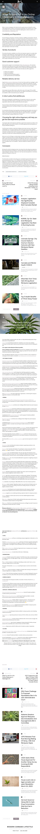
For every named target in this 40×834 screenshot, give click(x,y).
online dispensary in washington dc (11, 171)
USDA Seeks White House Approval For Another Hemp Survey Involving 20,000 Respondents (29, 762)
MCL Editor (23, 267)
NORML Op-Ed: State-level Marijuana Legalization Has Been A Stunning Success (29, 222)
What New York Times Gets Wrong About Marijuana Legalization (29, 281)
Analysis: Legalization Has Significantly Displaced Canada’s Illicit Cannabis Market (29, 202)
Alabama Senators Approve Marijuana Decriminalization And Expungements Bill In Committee (29, 719)
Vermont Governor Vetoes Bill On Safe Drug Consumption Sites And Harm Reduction (27, 804)
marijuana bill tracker (16, 531)
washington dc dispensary (22, 171)
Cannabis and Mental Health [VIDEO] (28, 264)
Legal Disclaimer (23, 830)
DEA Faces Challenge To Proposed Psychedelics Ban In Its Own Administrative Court (29, 695)
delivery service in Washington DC (12, 82)
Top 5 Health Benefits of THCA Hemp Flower (29, 298)
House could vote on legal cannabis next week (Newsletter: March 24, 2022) (28, 783)
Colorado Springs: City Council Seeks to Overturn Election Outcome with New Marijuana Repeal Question (29, 244)
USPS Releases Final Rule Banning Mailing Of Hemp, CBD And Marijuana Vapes (28, 740)
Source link (4, 664)
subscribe (10, 640)
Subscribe (4, 342)
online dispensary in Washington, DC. (10, 31)
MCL (22, 207)
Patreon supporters (29, 509)
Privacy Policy (16, 830)
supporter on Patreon (31, 531)
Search (16, 309)
